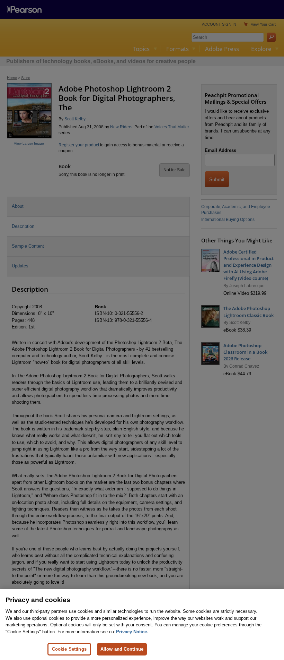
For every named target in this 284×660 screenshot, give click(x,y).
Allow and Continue (121, 649)
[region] (142, 624)
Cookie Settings (69, 649)
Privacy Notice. (132, 631)
